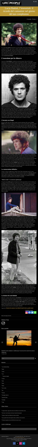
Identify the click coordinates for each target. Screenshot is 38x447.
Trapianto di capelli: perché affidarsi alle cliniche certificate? (10, 415)
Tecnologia (3, 399)
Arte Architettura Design (5, 366)
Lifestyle (3, 378)
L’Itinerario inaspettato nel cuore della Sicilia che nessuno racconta (11, 420)
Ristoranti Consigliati (6, 376)
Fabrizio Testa (5, 320)
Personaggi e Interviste (7, 315)
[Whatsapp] (35, 312)
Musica (2, 315)
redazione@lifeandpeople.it (20, 437)
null (2, 390)
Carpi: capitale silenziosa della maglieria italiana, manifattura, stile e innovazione (13, 417)
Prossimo (34, 19)
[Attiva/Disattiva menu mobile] (36, 1)
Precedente (29, 19)
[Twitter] (32, 312)
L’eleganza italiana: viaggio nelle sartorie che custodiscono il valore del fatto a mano (14, 410)
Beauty (3, 369)
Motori (3, 383)
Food (3, 373)
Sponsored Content (4, 397)
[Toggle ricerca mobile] (33, 1)
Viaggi (3, 402)
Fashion (3, 371)
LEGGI (21, 440)
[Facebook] (29, 312)
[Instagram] (26, 312)
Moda (3, 380)
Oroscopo (3, 392)
